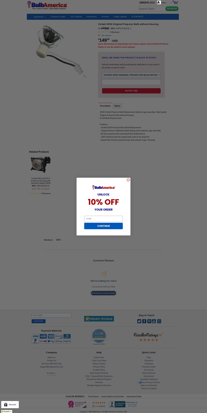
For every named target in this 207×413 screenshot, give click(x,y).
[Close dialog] (128, 180)
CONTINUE (103, 226)
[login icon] (159, 2)
